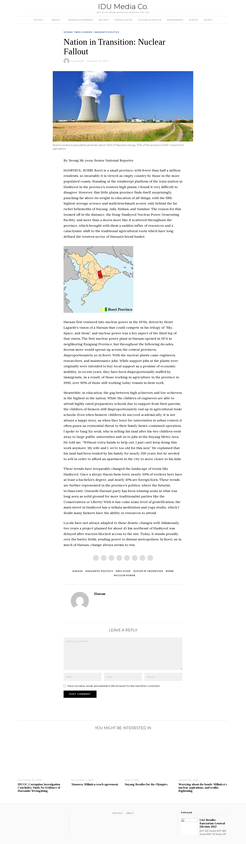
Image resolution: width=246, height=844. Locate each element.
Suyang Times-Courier (78, 32)
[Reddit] (142, 558)
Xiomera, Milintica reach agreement (94, 784)
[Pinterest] (119, 558)
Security (104, 19)
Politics (38, 19)
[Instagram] (29, 814)
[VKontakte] (38, 814)
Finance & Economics (80, 19)
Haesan (79, 61)
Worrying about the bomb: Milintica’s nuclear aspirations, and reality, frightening (202, 788)
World (56, 19)
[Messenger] (104, 558)
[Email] (150, 558)
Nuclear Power (124, 575)
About (130, 813)
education (123, 571)
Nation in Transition (148, 571)
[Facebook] (96, 558)
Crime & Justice (124, 19)
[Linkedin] (127, 558)
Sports (208, 19)
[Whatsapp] (135, 558)
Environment (175, 19)
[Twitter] (111, 558)
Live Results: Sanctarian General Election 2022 (212, 823)
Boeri (170, 571)
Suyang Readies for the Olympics (146, 784)
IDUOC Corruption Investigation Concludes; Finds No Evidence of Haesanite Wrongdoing (39, 788)
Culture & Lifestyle (150, 19)
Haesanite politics (99, 571)
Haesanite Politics (106, 32)
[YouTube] (34, 814)
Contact (117, 813)
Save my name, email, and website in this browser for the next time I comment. (114, 685)
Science (193, 19)
